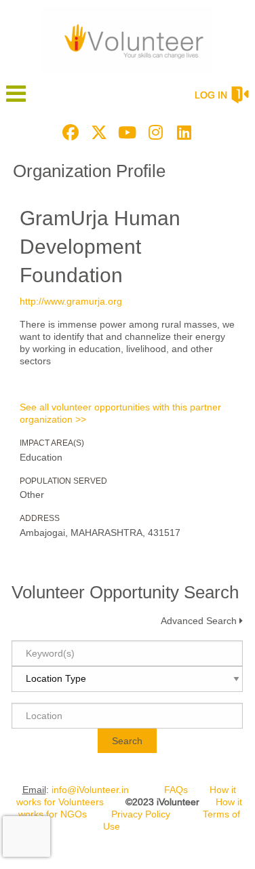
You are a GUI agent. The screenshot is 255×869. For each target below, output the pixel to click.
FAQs (176, 789)
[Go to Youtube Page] (125, 132)
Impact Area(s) (52, 443)
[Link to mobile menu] (16, 100)
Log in (211, 95)
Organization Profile (89, 171)
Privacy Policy (140, 814)
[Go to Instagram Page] (154, 132)
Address (40, 518)
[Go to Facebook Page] (68, 132)
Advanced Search (199, 620)
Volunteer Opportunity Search (125, 592)
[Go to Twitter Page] (97, 132)
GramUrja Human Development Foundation (100, 246)
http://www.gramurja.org (71, 301)
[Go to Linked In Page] (182, 132)
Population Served (63, 481)
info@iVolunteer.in (90, 789)
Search (127, 740)
